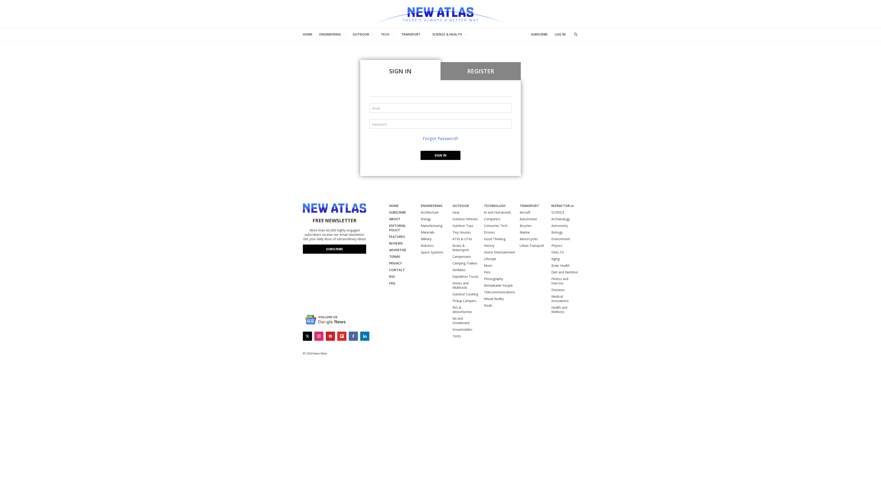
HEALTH (557, 252)
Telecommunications (499, 292)
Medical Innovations (560, 298)
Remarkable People (498, 285)
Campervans (461, 256)
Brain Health (560, 265)
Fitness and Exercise (559, 281)
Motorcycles (529, 239)
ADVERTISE (397, 250)
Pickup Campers (464, 301)
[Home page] (440, 14)
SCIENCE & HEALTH (447, 34)
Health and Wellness (559, 309)
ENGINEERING (330, 34)
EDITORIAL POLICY (397, 227)
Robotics (427, 245)
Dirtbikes (459, 270)
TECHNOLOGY (495, 206)
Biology (557, 232)
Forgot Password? (440, 138)
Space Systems (432, 252)
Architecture (430, 212)
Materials (428, 232)
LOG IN (560, 34)
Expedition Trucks (465, 276)
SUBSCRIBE (539, 34)
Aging (555, 259)
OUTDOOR (361, 34)
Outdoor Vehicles (465, 219)
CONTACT (397, 270)
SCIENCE (557, 212)
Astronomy (559, 225)
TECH (385, 34)
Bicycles (526, 225)
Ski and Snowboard (460, 320)
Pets (487, 272)
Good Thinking (494, 239)
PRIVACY (395, 263)
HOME (307, 34)
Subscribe (334, 249)
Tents (456, 336)
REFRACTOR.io (562, 206)
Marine (525, 232)
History (489, 245)
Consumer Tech (495, 225)
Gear (456, 212)
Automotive (528, 219)
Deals (488, 305)
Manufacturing (431, 225)
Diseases (558, 290)
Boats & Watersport (460, 247)
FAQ (392, 283)
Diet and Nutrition (564, 272)
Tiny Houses (461, 232)
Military (426, 239)
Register (480, 71)
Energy (426, 219)
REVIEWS (396, 243)
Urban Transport (532, 245)
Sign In (400, 71)
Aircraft (525, 212)
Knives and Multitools (460, 285)
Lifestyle (490, 259)
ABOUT (394, 219)
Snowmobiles (462, 329)
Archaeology (560, 219)
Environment (560, 239)
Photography (493, 279)
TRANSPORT (411, 34)
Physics (556, 245)
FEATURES (397, 236)
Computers (492, 219)
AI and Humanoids (497, 212)
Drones (489, 232)
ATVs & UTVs (462, 239)
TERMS (394, 256)
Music (488, 265)
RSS (392, 276)
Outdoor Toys (462, 225)
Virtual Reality (494, 299)
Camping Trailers (464, 263)
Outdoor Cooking (465, 294)
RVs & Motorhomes (462, 309)
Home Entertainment (499, 252)
